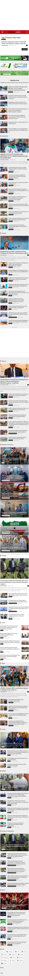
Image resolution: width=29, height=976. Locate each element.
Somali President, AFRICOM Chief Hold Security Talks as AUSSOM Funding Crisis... (18, 715)
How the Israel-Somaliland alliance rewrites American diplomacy (18, 438)
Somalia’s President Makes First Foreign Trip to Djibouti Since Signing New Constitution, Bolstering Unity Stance (17, 795)
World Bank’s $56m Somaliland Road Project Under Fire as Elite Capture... (18, 431)
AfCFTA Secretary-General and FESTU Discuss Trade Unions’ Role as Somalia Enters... (18, 314)
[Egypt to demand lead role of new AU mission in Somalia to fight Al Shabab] (14, 740)
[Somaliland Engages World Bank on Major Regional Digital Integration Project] (3, 885)
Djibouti (3, 789)
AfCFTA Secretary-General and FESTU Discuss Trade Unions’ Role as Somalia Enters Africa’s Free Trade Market (13, 477)
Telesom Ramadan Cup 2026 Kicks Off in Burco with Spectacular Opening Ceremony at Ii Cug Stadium (17, 921)
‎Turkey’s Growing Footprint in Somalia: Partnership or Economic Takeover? (18, 278)
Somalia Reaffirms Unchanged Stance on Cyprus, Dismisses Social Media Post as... (18, 130)
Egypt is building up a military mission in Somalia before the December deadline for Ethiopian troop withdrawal (18, 752)
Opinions (3, 39)
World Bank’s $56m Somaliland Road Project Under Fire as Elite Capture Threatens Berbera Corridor (13, 495)
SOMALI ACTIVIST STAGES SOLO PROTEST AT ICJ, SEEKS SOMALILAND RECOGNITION (17, 88)
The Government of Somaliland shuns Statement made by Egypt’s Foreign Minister (17, 936)
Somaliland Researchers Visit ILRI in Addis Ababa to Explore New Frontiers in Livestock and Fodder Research (17, 855)
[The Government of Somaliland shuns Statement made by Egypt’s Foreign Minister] (3, 936)
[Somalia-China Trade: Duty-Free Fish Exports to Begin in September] (3, 308)
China (10, 309)
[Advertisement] (14, 15)
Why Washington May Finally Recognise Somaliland (16, 700)
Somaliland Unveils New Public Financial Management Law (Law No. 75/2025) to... (18, 226)
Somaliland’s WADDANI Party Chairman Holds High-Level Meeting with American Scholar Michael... (18, 723)
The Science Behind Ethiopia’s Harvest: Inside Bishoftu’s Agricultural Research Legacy (14, 582)
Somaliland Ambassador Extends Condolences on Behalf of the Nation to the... (10, 649)
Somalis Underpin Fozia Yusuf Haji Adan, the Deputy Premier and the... (14, 42)
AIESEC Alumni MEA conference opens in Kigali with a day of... (14, 689)
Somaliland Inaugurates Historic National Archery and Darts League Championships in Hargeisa (18, 929)
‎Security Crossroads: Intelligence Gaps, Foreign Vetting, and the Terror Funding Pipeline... (18, 205)
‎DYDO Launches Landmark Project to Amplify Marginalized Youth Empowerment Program (18, 198)
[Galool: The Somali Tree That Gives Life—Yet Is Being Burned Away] (3, 213)
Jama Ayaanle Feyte (4, 159)
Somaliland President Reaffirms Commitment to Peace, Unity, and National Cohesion (16, 117)
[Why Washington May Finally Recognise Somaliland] (3, 701)
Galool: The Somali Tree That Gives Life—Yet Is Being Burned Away (18, 212)
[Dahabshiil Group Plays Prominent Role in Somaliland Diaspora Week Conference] (14, 508)
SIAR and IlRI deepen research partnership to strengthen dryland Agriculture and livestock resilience (16, 862)
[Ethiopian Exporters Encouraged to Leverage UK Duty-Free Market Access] (3, 602)
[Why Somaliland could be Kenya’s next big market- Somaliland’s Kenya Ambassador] (25, 656)
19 (26, 45)
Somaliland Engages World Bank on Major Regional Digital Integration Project (18, 884)
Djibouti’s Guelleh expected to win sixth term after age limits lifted (13, 786)
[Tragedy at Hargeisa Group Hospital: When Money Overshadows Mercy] (3, 416)
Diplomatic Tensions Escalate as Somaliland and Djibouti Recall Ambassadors (15, 824)
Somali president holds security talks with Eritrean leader (16, 765)
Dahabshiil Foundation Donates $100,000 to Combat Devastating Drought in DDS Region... (18, 608)
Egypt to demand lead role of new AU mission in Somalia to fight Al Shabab (13, 744)
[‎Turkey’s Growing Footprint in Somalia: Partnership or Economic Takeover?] (3, 279)
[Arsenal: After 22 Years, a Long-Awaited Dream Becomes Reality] (14, 901)
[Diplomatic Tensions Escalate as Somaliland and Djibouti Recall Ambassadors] (3, 824)
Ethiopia (2, 578)
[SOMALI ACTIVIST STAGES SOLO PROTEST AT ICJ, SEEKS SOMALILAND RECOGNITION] (3, 88)
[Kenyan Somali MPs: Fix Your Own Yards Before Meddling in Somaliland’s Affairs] (25, 635)
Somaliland (11, 91)
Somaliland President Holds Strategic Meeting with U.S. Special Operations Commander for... (18, 708)
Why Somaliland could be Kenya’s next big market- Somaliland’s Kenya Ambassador (9, 656)
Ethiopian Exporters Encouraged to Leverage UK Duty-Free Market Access (18, 601)
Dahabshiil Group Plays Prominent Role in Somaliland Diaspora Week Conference (14, 513)
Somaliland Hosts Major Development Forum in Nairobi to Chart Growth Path (10, 641)
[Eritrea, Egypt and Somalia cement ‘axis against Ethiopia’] (3, 760)
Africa (3, 462)
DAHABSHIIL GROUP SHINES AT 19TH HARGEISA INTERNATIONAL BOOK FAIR (13, 548)
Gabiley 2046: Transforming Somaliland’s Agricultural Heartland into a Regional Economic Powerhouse (17, 877)
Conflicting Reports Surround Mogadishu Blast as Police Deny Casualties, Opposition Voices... (16, 300)
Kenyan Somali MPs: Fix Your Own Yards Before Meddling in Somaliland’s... (8, 635)
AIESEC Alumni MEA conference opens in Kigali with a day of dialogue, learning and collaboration (14, 459)
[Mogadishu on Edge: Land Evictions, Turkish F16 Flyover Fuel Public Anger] (3, 103)
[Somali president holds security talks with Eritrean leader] (3, 766)
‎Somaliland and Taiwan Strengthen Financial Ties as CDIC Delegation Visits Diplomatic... (19, 191)
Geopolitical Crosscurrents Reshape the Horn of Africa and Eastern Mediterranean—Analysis (14, 83)
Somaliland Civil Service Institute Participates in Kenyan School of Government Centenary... (9, 627)
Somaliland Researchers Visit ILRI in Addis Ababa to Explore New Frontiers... (18, 594)
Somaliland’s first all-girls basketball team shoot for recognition (16, 942)
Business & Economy (12, 317)
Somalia (2, 105)
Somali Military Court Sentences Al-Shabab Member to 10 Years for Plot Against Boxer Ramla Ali (16, 914)
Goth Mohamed (4, 45)
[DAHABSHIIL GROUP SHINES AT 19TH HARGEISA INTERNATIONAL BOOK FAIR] (14, 543)
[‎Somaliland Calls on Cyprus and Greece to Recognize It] (3, 123)
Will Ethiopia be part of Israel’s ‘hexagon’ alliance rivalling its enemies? (16, 616)
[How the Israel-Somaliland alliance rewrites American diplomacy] (3, 439)
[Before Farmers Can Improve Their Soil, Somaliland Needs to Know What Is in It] (3, 220)
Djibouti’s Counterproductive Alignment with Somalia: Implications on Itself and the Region (17, 817)
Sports (9, 938)
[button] (2, 32)
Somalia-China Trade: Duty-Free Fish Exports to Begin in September (18, 307)
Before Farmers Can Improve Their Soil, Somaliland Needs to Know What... (19, 219)
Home (2, 35)
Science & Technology (12, 865)
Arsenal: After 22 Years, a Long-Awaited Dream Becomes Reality (13, 905)
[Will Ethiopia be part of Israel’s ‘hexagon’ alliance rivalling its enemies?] (3, 616)
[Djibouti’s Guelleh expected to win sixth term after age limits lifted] (14, 782)
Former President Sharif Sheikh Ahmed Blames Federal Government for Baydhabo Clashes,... (19, 293)
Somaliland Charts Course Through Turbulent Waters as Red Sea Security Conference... (17, 97)
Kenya (2, 630)
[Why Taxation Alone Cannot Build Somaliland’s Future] (14, 526)
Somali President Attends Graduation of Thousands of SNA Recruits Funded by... (19, 321)
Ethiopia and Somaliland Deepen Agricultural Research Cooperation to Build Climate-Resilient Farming (16, 870)
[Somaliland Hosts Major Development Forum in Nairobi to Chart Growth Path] (25, 642)
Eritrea (3, 746)
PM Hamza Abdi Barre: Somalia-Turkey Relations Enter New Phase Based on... (18, 285)
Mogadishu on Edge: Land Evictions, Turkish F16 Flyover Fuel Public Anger (14, 252)
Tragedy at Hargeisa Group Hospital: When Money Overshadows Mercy (17, 415)
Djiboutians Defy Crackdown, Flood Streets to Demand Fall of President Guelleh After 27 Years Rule (17, 810)
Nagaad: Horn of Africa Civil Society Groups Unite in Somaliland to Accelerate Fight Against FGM (17, 802)
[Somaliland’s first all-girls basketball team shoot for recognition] (3, 943)
